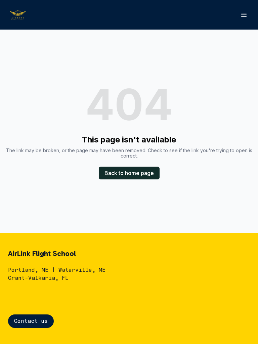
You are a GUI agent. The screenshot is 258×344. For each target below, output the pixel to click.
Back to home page (129, 173)
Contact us (31, 321)
